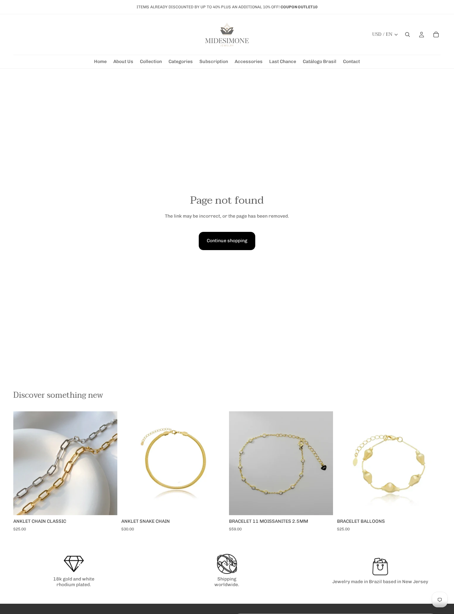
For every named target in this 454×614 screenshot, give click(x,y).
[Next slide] (323, 463)
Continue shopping (227, 240)
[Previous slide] (239, 463)
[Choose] (107, 505)
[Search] (407, 34)
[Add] (215, 505)
